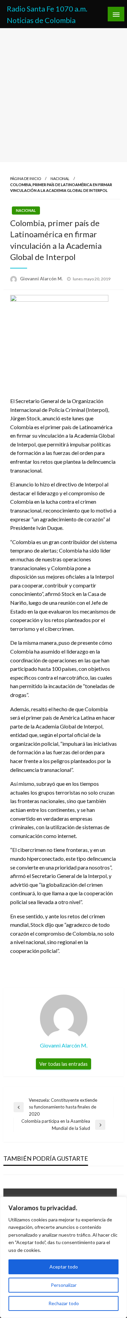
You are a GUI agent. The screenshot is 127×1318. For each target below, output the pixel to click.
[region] (63, 1257)
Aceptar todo (63, 1267)
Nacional (59, 178)
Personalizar (64, 1285)
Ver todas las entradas (63, 1064)
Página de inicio (25, 178)
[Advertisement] (63, 95)
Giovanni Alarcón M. (42, 278)
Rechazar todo (63, 1303)
